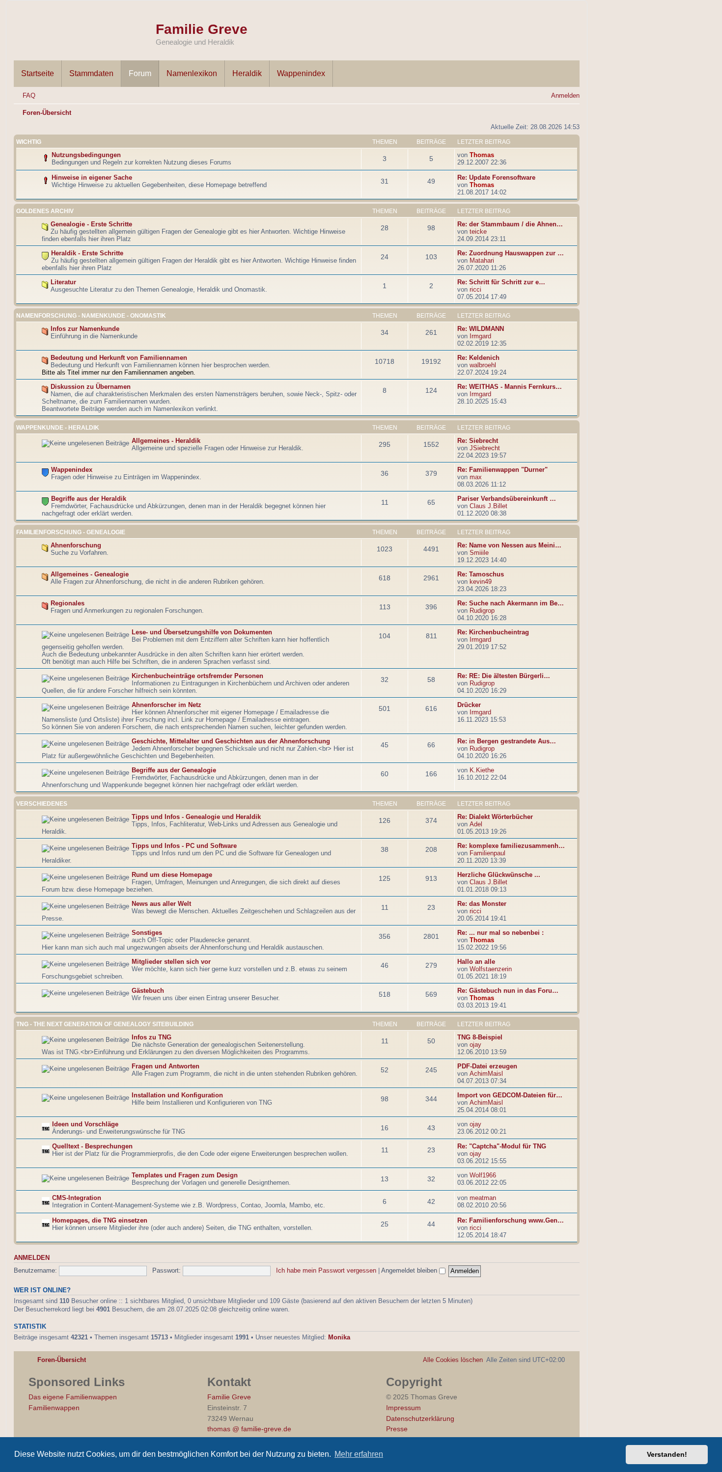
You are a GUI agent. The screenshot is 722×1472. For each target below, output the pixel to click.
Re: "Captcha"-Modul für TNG (501, 1146)
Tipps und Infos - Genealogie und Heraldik (196, 816)
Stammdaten (91, 73)
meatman (483, 1197)
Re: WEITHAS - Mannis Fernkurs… (509, 386)
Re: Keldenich (478, 357)
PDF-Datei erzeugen (487, 1066)
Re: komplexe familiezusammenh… (511, 845)
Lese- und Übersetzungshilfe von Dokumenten (202, 632)
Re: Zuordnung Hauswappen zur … (510, 253)
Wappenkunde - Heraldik (57, 427)
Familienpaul (487, 853)
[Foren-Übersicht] (85, 28)
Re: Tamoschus (480, 574)
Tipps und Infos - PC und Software (184, 845)
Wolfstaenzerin (491, 969)
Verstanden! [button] (667, 1454)
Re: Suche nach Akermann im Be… (510, 603)
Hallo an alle (476, 961)
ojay (475, 1044)
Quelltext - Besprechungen (92, 1146)
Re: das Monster (481, 903)
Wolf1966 (483, 1175)
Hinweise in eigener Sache (92, 177)
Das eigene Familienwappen (72, 1397)
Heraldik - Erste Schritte (87, 253)
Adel (476, 824)
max (476, 477)
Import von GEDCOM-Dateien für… (509, 1095)
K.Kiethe (482, 770)
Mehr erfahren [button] (358, 1454)
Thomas (482, 155)
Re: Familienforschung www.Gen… (510, 1220)
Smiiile (479, 552)
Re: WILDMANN (480, 328)
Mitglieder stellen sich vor (171, 961)
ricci (475, 289)
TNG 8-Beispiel (479, 1037)
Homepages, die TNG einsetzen (99, 1220)
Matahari (482, 260)
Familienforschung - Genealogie (70, 532)
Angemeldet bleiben (410, 1270)
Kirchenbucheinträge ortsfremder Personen (197, 676)
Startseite (37, 73)
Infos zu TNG (151, 1037)
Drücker (469, 705)
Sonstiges (147, 932)
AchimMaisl (486, 1073)
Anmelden (32, 1257)
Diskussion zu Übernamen (91, 386)
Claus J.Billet (488, 506)
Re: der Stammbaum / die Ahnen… (510, 224)
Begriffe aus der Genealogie (174, 770)
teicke (478, 231)
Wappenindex (301, 73)
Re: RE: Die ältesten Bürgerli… (503, 676)
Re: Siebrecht (477, 440)
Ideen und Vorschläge (85, 1124)
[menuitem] (24, 95)
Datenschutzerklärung (420, 1418)
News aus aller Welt (161, 903)
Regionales (67, 603)
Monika (339, 1337)
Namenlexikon (192, 73)
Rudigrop (482, 610)
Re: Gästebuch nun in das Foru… (507, 990)
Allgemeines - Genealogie (90, 574)
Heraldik (247, 73)
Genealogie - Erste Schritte (91, 224)
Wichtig (28, 141)
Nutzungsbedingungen (86, 155)
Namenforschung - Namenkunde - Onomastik (91, 315)
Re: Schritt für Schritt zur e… (501, 282)
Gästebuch (148, 990)
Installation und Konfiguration (177, 1095)
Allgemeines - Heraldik (166, 440)
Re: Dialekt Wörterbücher (495, 816)
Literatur (63, 282)
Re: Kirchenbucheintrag (493, 632)
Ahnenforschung (76, 545)
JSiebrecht (485, 448)
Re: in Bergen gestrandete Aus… (506, 741)
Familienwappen (54, 1408)
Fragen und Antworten (165, 1066)
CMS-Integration (76, 1197)
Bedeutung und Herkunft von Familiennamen (119, 357)
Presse (397, 1429)
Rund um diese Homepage (172, 874)
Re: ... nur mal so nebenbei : (500, 932)
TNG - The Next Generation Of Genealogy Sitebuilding (105, 1024)
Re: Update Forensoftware (496, 177)
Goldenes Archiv (45, 211)
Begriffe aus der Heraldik (88, 498)
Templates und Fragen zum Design (185, 1175)
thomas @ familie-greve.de (249, 1429)
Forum (140, 73)
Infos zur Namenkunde (85, 328)
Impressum (403, 1408)
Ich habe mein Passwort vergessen (326, 1270)
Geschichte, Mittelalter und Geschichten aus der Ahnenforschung (231, 741)
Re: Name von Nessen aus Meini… (509, 545)
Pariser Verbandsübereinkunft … (506, 498)
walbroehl (483, 365)
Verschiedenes (41, 803)
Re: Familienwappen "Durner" (502, 469)
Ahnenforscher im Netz (166, 705)
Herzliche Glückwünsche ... (498, 874)
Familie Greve (202, 29)
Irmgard (480, 336)
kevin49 (481, 581)
